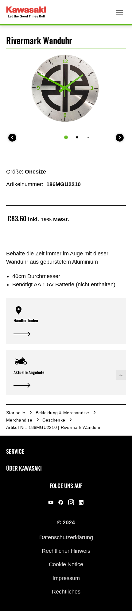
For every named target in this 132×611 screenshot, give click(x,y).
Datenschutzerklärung (66, 537)
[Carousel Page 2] (77, 137)
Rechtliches (66, 592)
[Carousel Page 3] (87, 137)
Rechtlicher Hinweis (66, 551)
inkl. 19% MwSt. (48, 219)
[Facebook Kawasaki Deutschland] (61, 502)
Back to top (121, 375)
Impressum (66, 578)
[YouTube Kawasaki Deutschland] (51, 502)
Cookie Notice (66, 564)
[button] (66, 320)
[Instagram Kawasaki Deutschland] (71, 502)
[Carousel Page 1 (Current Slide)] (66, 137)
